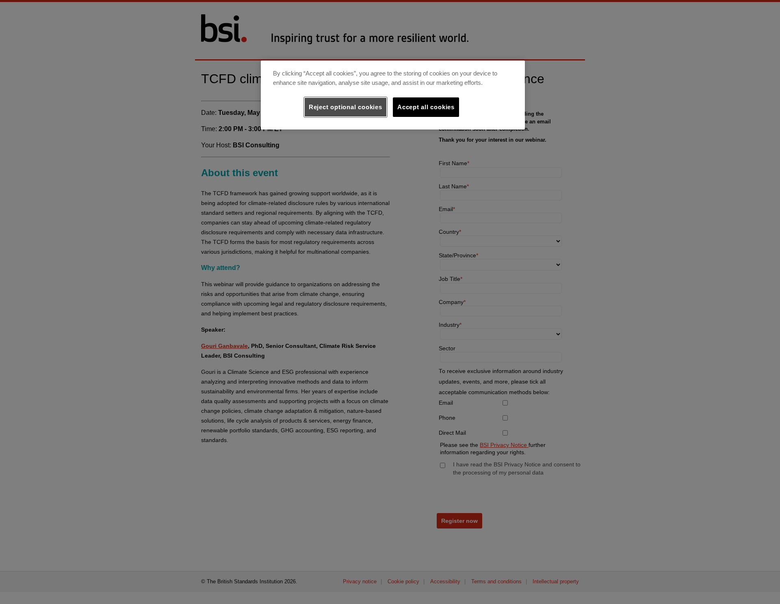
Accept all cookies (426, 107)
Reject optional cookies (345, 107)
